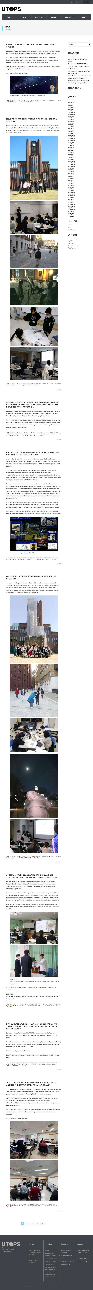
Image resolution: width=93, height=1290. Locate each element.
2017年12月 (71, 204)
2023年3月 (71, 178)
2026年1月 (71, 110)
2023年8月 (71, 171)
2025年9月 (71, 117)
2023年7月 (71, 173)
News (24, 17)
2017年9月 (71, 211)
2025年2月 (71, 131)
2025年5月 (71, 124)
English (72, 2)
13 (37, 1223)
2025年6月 (71, 121)
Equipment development (67, 1261)
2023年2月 (71, 181)
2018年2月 (71, 202)
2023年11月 (71, 164)
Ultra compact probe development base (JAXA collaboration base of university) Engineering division (50, 1272)
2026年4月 (71, 105)
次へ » (43, 1223)
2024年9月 (71, 143)
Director (47, 1250)
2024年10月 (71, 140)
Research (68, 17)
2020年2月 (71, 183)
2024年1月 (71, 159)
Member (54, 17)
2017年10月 (71, 209)
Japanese (78, 2)
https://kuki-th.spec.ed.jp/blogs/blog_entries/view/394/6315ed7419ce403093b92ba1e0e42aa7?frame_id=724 (32, 996)
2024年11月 (71, 138)
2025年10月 (71, 114)
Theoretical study (65, 1264)
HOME (9, 17)
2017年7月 (71, 214)
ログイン (70, 241)
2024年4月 (71, 155)
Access (83, 17)
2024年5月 (71, 152)
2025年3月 (71, 129)
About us (39, 17)
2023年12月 (71, 162)
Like (37, 385)
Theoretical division (50, 1264)
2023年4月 (71, 176)
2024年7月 (71, 147)
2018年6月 (71, 200)
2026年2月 (71, 107)
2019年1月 (71, 190)
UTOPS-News (29, 101)
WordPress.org (72, 248)
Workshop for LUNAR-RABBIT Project (78, 64)
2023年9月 (71, 169)
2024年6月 (71, 150)
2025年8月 (71, 119)
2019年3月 (71, 188)
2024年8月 (71, 145)
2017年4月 (71, 216)
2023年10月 (71, 166)
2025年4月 (71, 126)
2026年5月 (71, 102)
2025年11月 (71, 112)
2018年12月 (71, 192)
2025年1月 (71, 133)
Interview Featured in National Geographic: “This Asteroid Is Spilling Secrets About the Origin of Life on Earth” (32, 1026)
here (25, 73)
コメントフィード (73, 245)
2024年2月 (71, 157)
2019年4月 (71, 185)
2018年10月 (71, 195)
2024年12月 (71, 136)
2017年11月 (71, 207)
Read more (59, 106)
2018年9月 (71, 197)
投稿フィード (72, 243)
